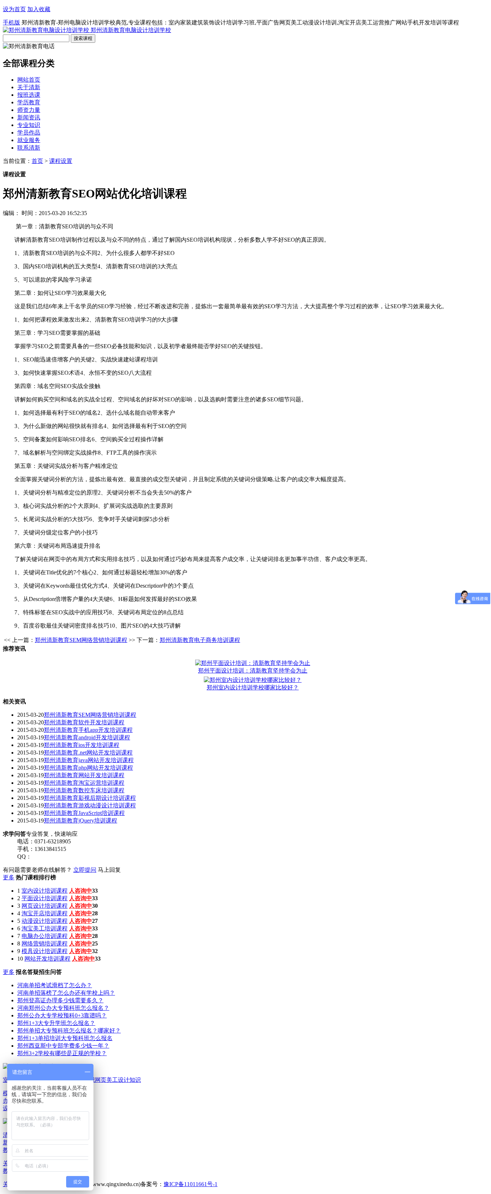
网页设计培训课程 (45, 906)
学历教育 (28, 102)
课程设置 (60, 161)
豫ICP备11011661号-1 (190, 1184)
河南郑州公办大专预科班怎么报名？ (63, 1008)
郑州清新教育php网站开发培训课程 (88, 768)
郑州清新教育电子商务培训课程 (200, 640)
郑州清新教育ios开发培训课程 (81, 745)
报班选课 (28, 95)
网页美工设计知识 (118, 1080)
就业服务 (28, 140)
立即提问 (84, 870)
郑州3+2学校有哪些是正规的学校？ (62, 1053)
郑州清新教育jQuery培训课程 (80, 820)
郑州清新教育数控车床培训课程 (84, 790)
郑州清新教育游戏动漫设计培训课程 (90, 805)
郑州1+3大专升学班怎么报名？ (56, 1023)
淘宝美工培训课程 (45, 928)
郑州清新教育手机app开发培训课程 (88, 730)
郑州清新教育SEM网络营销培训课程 (81, 640)
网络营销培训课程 (45, 943)
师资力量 (28, 110)
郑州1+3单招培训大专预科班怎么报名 (65, 1038)
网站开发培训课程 (47, 959)
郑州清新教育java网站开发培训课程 (89, 760)
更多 (8, 877)
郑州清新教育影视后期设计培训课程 (90, 798)
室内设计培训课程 (45, 891)
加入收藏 (38, 9)
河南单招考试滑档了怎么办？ (54, 985)
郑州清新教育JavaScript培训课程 (84, 813)
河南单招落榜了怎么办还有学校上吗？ (66, 993)
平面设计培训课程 (45, 898)
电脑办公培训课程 (45, 936)
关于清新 (28, 87)
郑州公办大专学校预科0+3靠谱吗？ (62, 1015)
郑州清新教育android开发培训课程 (87, 737)
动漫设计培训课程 (45, 921)
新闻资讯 (28, 117)
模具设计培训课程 (45, 951)
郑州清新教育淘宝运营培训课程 (84, 783)
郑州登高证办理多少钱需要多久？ (60, 1000)
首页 (37, 161)
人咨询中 (80, 891)
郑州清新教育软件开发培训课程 (84, 722)
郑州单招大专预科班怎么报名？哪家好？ (69, 1030)
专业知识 (28, 125)
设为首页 (14, 9)
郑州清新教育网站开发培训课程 (84, 775)
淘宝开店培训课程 (45, 913)
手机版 (11, 22)
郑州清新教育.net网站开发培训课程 (88, 752)
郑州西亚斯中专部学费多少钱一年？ (63, 1046)
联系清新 (28, 148)
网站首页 (28, 80)
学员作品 (28, 132)
